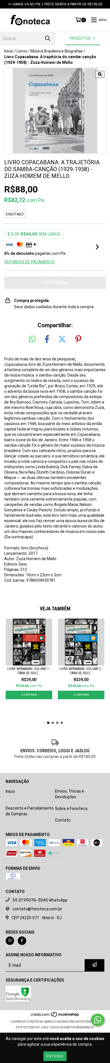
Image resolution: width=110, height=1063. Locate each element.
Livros (22, 51)
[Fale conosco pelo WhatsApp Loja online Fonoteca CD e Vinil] (97, 1020)
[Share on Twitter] (62, 339)
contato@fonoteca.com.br (37, 909)
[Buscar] (47, 38)
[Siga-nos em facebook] (22, 940)
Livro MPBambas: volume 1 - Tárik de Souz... (28, 671)
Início (8, 51)
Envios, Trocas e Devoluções (69, 794)
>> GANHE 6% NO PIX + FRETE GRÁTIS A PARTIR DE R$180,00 (55, 4)
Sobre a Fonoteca (71, 808)
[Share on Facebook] (46, 339)
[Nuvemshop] (55, 1016)
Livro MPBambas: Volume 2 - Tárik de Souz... (81, 671)
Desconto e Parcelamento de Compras (30, 811)
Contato (63, 820)
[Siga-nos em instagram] (10, 940)
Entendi (55, 1056)
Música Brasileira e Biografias (56, 51)
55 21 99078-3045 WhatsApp (39, 900)
